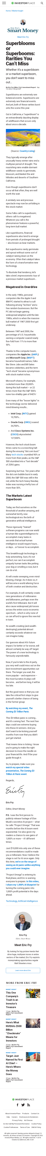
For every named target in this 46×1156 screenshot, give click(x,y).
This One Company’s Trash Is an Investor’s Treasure (12, 1000)
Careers (14, 1117)
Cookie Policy (36, 1124)
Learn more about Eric (23, 970)
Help (8, 1117)
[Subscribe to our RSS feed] (28, 1105)
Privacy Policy (17, 1120)
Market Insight (17, 11)
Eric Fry (10, 87)
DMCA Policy (36, 1127)
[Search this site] (42, 2)
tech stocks (17, 454)
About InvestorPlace (12, 1113)
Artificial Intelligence (28, 901)
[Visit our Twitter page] (23, 1105)
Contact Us (35, 1113)
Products (25, 1113)
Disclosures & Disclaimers (28, 1117)
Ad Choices (28, 1120)
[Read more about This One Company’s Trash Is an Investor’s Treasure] (33, 993)
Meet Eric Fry (23, 37)
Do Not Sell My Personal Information (16, 1124)
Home (8, 11)
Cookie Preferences (11, 1127)
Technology (11, 901)
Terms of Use (25, 1127)
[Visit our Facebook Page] (17, 1105)
